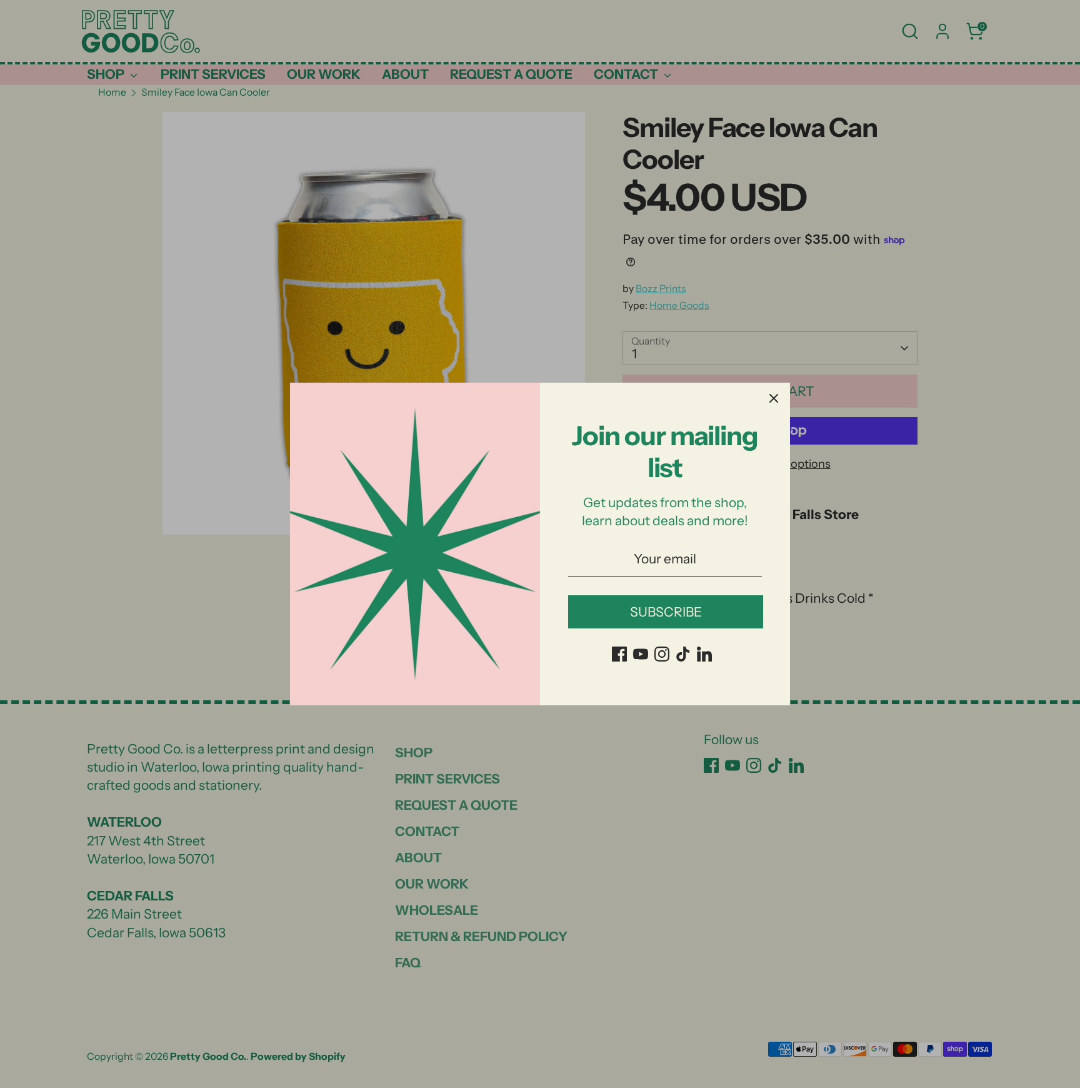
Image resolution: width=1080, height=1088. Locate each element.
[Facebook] (619, 654)
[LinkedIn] (704, 654)
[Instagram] (661, 654)
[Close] (774, 399)
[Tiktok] (683, 654)
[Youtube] (640, 654)
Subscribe (666, 612)
